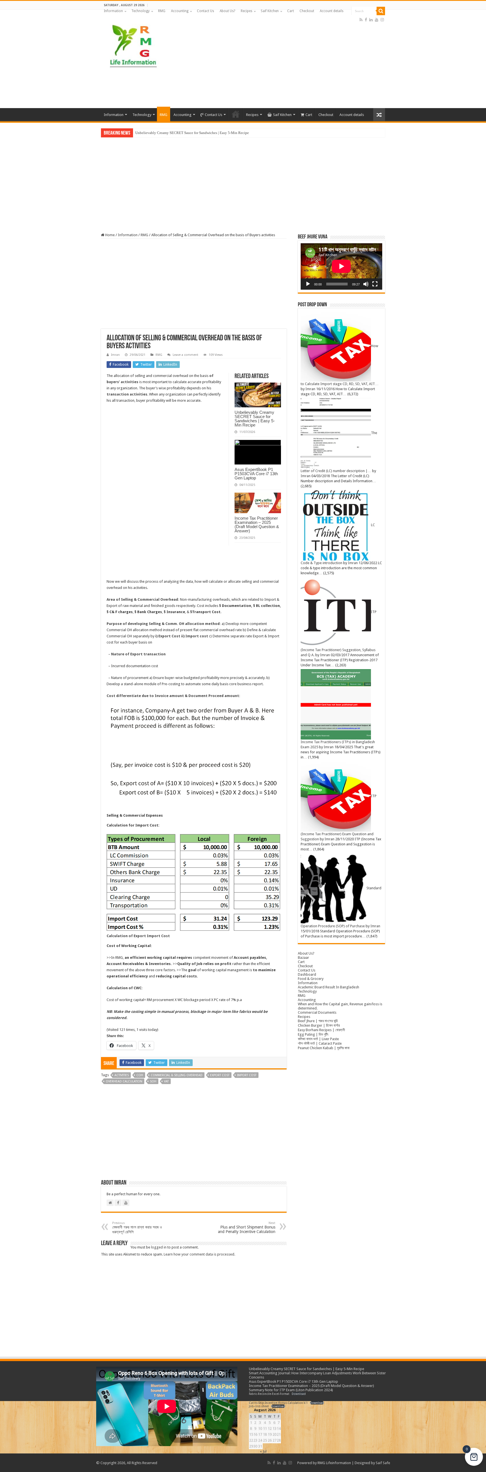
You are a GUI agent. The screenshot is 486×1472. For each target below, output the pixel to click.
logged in (158, 1247)
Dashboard (307, 974)
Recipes (246, 11)
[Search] (381, 11)
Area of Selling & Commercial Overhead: (143, 599)
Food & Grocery (310, 979)
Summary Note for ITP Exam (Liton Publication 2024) (291, 1390)
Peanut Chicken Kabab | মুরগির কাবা (324, 1048)
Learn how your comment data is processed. (199, 1254)
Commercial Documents (317, 1012)
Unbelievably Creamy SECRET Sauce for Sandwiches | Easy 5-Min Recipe (255, 418)
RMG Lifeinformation (334, 1463)
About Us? (227, 11)
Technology (140, 11)
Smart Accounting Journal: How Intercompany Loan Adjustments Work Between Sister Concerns (208, 133)
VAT (166, 1081)
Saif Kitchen (270, 11)
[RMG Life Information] (132, 43)
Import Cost (246, 1075)
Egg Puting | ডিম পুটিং (313, 1034)
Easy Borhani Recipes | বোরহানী (321, 1030)
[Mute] (366, 284)
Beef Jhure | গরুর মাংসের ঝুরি (318, 1021)
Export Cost (220, 1075)
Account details (331, 11)
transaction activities (127, 394)
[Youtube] (376, 19)
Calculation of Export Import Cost (138, 936)
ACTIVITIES (121, 1075)
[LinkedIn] (371, 19)
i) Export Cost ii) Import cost (181, 636)
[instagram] (382, 19)
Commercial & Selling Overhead (176, 1075)
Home (109, 235)
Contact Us (205, 11)
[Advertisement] (278, 63)
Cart (290, 11)
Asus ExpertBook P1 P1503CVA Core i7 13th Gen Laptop (256, 473)
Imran (115, 355)
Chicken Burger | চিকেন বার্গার (319, 1025)
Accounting (179, 11)
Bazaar (303, 957)
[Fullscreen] (375, 284)
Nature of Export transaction (138, 654)
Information (113, 11)
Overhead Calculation (124, 1081)
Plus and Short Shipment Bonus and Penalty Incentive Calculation (246, 1227)
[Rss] (361, 19)
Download (299, 1393)
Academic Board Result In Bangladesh (328, 987)
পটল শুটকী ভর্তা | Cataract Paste (320, 1043)
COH (139, 1075)
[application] (341, 266)
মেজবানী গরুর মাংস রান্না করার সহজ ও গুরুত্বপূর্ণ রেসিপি (137, 1227)
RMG (161, 11)
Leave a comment (185, 355)
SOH (153, 1081)
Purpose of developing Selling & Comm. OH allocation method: (164, 624)
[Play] (308, 284)
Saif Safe (383, 1463)
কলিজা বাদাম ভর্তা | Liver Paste (318, 1039)
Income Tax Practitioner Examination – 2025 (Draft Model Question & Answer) (257, 524)
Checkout (307, 11)
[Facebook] (366, 19)
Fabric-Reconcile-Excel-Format (269, 1393)
